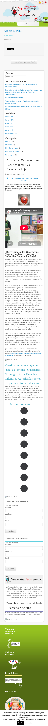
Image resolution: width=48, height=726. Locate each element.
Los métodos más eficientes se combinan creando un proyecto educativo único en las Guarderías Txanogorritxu (23, 92)
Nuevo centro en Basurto (14, 98)
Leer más (28, 723)
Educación (9, 145)
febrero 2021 (9, 117)
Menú (29, 24)
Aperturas (8, 141)
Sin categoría (9, 155)
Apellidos (8, 514)
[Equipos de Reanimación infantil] (24, 199)
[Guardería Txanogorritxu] (24, 9)
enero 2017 (9, 123)
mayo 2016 (9, 127)
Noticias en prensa (11, 148)
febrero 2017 (9, 120)
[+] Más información (18, 404)
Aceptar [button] (20, 723)
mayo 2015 (9, 130)
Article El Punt (12, 30)
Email (7, 521)
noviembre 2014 (11, 133)
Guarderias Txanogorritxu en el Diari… (24, 62)
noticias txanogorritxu (12, 151)
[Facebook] (13, 664)
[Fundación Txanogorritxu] (24, 579)
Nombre (8, 507)
